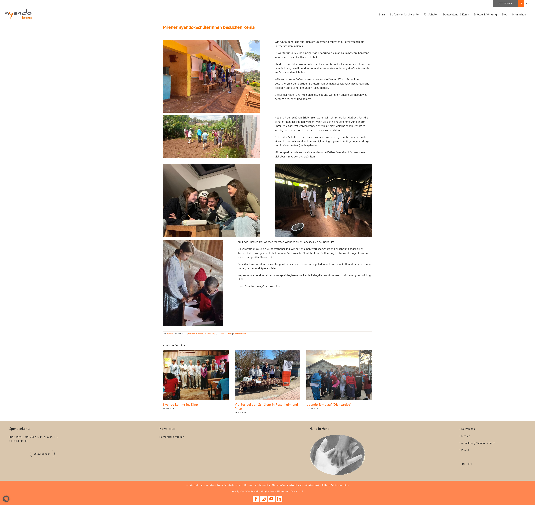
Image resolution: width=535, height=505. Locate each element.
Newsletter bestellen (171, 437)
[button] (165, 382)
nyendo (170, 333)
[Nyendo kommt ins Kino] (196, 375)
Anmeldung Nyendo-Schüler (478, 443)
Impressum (284, 491)
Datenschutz (296, 491)
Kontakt (466, 450)
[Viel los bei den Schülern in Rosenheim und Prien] (267, 375)
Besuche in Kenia (195, 333)
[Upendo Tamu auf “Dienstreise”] (339, 375)
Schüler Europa (210, 333)
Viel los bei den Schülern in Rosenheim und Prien (266, 406)
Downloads (468, 429)
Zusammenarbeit (224, 333)
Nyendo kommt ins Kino (180, 404)
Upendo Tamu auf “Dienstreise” (328, 404)
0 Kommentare (239, 333)
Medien (465, 436)
